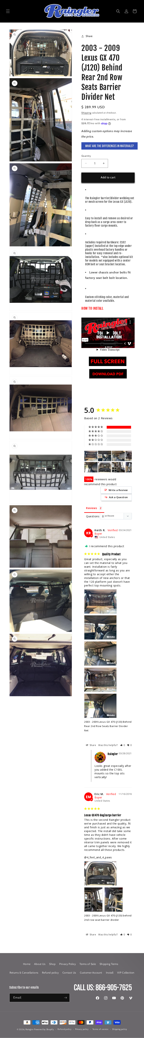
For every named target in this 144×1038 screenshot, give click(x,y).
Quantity (86, 155)
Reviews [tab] (91, 508)
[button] (8, 11)
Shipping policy (119, 1029)
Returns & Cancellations (24, 972)
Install (109, 972)
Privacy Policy (67, 964)
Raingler (30, 1029)
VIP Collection (125, 972)
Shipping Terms (109, 964)
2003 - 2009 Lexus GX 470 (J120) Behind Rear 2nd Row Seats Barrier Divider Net (108, 726)
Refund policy (50, 972)
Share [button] (89, 36)
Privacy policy (82, 1029)
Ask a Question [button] (118, 497)
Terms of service (100, 1029)
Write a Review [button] (118, 490)
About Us (40, 964)
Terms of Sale (88, 964)
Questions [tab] (92, 516)
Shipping (86, 112)
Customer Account (91, 972)
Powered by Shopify (44, 1029)
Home (26, 964)
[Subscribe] (65, 997)
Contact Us (69, 972)
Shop (52, 964)
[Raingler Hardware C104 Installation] (108, 366)
